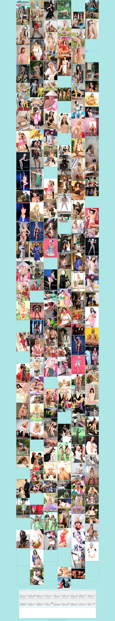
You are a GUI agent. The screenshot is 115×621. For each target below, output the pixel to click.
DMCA (62, 619)
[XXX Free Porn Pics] (23, 2)
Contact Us (64, 619)
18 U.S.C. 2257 (58, 619)
